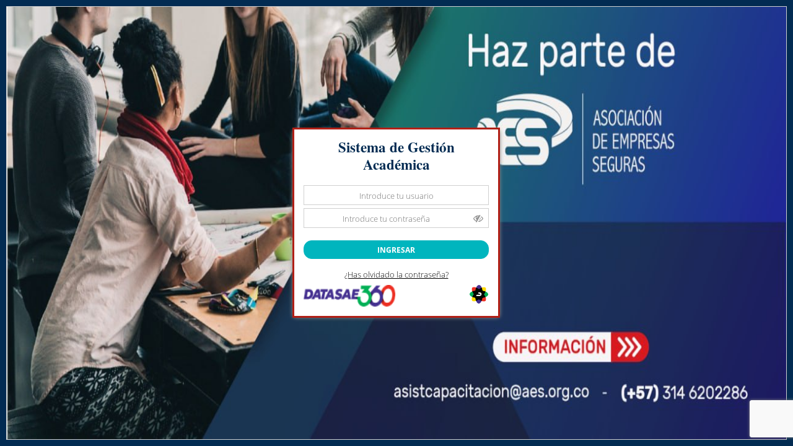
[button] (396, 249)
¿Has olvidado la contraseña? (396, 274)
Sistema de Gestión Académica (396, 156)
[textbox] (396, 195)
